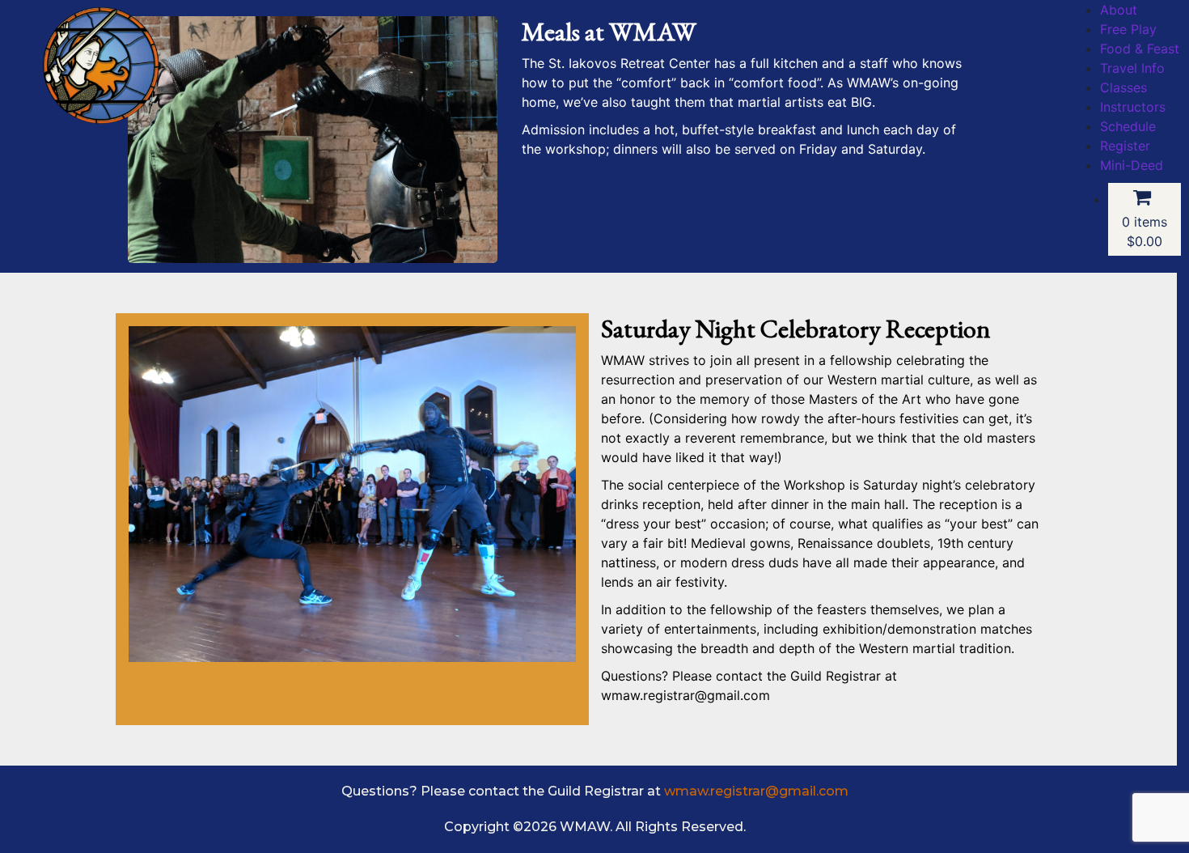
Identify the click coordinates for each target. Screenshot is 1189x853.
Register (1125, 146)
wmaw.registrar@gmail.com (756, 791)
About (1118, 10)
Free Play (1128, 29)
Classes (1123, 87)
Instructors (1133, 107)
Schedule (1128, 126)
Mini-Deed (1131, 165)
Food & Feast (1139, 48)
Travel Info (1132, 68)
